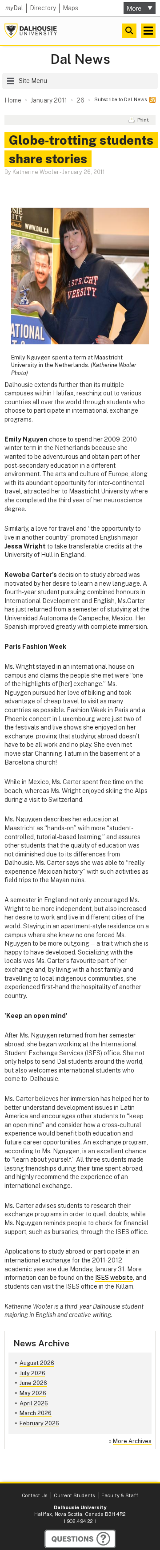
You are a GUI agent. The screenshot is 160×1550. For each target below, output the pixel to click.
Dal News (80, 59)
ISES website (114, 1277)
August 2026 (37, 1363)
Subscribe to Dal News (120, 99)
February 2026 (39, 1423)
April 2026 (34, 1403)
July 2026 (32, 1373)
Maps (70, 8)
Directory (43, 8)
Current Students (74, 1495)
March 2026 (36, 1413)
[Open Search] (129, 31)
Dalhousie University (30, 31)
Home (12, 100)
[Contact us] (80, 1539)
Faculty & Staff (119, 1495)
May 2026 (33, 1393)
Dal (14, 8)
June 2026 (33, 1383)
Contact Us (34, 1495)
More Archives (132, 1441)
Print (143, 120)
